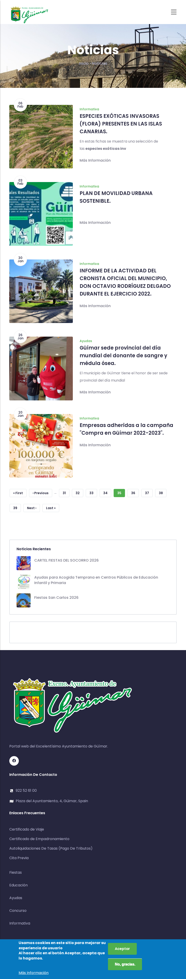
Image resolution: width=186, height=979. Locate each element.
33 (93, 493)
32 (79, 493)
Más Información (95, 160)
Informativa (89, 109)
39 (17, 508)
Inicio (84, 63)
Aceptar (122, 948)
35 (121, 494)
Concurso (18, 910)
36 (135, 493)
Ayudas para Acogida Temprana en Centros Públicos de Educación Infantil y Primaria (96, 580)
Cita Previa (19, 858)
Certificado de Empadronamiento (39, 838)
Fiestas (15, 872)
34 (107, 493)
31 (66, 493)
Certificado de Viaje (26, 829)
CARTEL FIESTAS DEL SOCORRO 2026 (66, 560)
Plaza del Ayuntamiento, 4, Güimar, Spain (52, 801)
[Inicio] (29, 11)
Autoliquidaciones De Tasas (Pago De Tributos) (51, 848)
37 (149, 493)
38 (162, 493)
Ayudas (86, 341)
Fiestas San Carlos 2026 (56, 597)
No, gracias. (125, 964)
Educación (18, 885)
